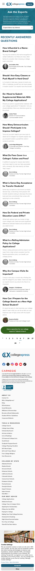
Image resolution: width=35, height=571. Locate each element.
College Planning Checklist (10, 446)
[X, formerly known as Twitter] (8, 365)
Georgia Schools (7, 486)
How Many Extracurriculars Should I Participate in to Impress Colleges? (15, 127)
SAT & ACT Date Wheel (9, 451)
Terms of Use (5, 375)
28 (15, 343)
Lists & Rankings (7, 436)
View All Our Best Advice (9, 524)
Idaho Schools (6, 491)
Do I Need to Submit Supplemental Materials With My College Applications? (17, 97)
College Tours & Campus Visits (11, 504)
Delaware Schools (7, 481)
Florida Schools (6, 484)
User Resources (6, 456)
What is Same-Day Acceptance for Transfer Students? (17, 184)
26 (28, 338)
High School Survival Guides (10, 519)
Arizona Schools (6, 468)
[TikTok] (25, 365)
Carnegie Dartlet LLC (16, 373)
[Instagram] (12, 365)
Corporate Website (7, 418)
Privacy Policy (12, 375)
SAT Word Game (6, 448)
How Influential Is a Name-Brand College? (15, 49)
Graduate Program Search (9, 443)
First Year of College (8, 522)
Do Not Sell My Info (14, 377)
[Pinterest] (16, 365)
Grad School (5, 441)
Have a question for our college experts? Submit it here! (17, 330)
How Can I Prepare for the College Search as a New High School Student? (17, 301)
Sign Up (29, 4)
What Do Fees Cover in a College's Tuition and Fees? (16, 157)
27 (32, 338)
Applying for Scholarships (9, 506)
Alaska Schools (6, 466)
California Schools (7, 474)
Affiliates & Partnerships (9, 410)
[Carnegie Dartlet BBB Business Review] (7, 390)
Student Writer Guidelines (10, 415)
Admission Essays (7, 501)
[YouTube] (21, 365)
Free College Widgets (8, 453)
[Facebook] (4, 365)
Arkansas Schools (7, 471)
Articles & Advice (7, 433)
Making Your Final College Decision (12, 514)
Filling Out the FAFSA (8, 509)
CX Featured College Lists (9, 438)
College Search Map (8, 428)
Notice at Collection (22, 375)
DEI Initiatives (6, 405)
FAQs (3, 403)
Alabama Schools (7, 463)
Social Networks (6, 408)
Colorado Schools (7, 476)
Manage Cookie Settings (26, 377)
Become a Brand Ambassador (10, 413)
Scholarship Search (7, 430)
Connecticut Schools (8, 479)
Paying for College (7, 511)
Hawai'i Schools (6, 489)
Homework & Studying (8, 517)
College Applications (8, 499)
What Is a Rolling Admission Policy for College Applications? (16, 243)
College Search (6, 425)
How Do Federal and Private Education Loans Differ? (16, 214)
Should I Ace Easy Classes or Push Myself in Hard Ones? (16, 77)
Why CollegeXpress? (8, 400)
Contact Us (5, 398)
